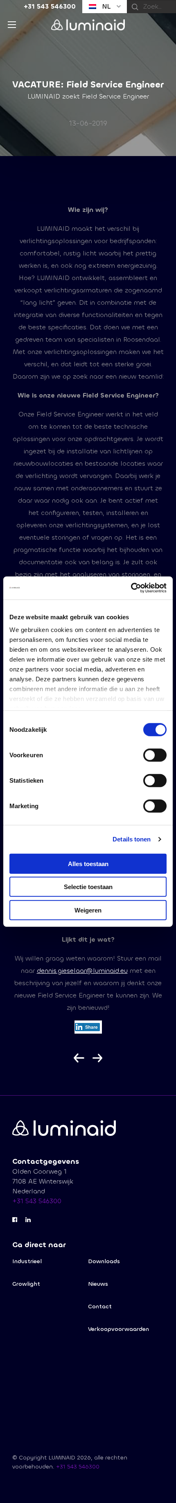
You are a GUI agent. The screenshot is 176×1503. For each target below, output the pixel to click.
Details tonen (132, 839)
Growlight (26, 1284)
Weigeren (88, 909)
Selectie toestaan (88, 886)
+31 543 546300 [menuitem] (50, 6)
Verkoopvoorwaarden (118, 1329)
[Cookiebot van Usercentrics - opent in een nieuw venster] (131, 588)
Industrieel (27, 1261)
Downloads (104, 1261)
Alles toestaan (88, 863)
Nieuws (98, 1284)
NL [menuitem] (105, 6)
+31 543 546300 (36, 1201)
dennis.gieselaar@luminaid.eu (82, 970)
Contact (100, 1306)
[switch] (155, 754)
